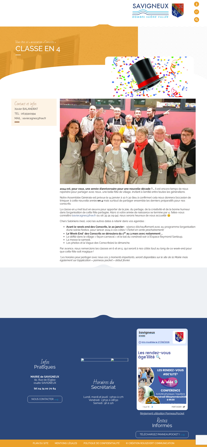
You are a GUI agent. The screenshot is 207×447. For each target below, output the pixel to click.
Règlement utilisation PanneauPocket (162, 413)
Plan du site (40, 443)
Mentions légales (66, 443)
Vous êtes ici (21, 42)
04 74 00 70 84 (47, 388)
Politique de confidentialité (102, 443)
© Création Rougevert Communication (150, 443)
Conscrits (49, 42)
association (36, 42)
